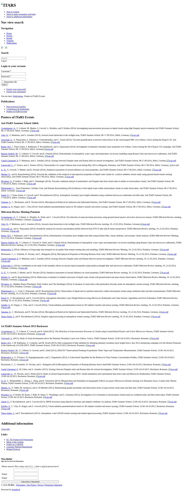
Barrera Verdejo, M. (9, 242)
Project (9, 36)
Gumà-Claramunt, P (9, 161)
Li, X (3, 272)
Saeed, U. (5, 195)
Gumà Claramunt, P (9, 369)
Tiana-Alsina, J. (7, 316)
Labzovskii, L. (7, 165)
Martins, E (5, 174)
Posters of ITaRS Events (16, 111)
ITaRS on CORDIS (14, 444)
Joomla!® (16, 489)
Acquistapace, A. (8, 128)
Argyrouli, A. (6, 229)
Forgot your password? (16, 89)
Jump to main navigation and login (21, 14)
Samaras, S (5, 202)
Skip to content (12, 12)
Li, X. (3, 170)
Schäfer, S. (5, 207)
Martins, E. (5, 388)
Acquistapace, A (8, 217)
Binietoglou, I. (7, 249)
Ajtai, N (4, 135)
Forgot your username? (16, 92)
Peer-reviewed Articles (16, 107)
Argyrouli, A (6, 140)
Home (9, 33)
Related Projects (13, 449)
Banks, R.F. (6, 147)
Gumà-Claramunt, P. (9, 259)
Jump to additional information (19, 17)
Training (10, 41)
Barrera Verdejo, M (9, 154)
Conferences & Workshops (17, 109)
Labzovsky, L (7, 374)
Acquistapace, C (8, 331)
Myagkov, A (6, 284)
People (9, 38)
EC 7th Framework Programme (19, 439)
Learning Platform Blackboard (19, 447)
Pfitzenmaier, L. (7, 188)
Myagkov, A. (6, 181)
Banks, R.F (6, 236)
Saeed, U (5, 298)
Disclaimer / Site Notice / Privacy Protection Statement (39, 485)
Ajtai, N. (4, 224)
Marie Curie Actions (15, 442)
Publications (11, 43)
